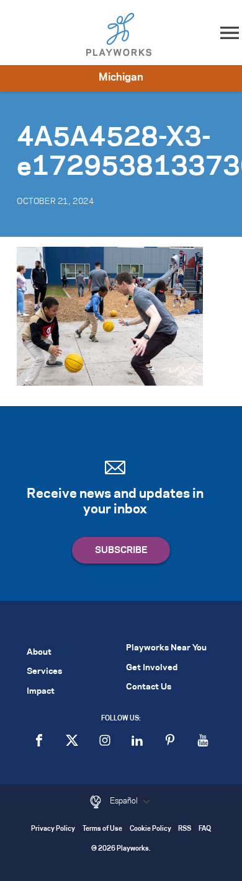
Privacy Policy (53, 829)
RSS (184, 829)
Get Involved (151, 668)
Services (44, 672)
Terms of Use (102, 829)
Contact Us (148, 687)
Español (125, 801)
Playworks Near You (166, 648)
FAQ (205, 829)
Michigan (121, 77)
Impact (41, 692)
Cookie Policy (150, 829)
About (39, 653)
